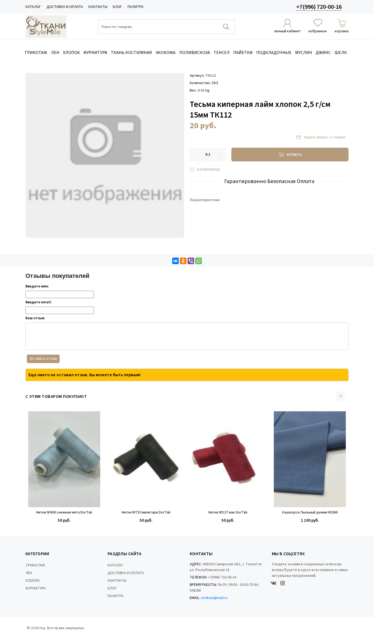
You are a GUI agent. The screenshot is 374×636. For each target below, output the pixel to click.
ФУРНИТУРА (35, 588)
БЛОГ (117, 7)
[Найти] (226, 27)
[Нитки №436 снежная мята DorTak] (64, 459)
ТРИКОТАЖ (35, 565)
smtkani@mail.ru (214, 598)
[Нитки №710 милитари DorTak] (146, 459)
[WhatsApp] (198, 261)
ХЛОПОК (32, 580)
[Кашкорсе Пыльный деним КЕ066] (310, 459)
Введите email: (38, 302)
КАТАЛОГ (33, 7)
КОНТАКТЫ (97, 7)
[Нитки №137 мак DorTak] (228, 459)
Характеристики (205, 200)
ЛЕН (28, 573)
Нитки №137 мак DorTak (228, 512)
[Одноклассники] (183, 261)
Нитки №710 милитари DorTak (146, 512)
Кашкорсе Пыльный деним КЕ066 (310, 512)
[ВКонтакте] (175, 261)
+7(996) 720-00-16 (319, 6)
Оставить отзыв (43, 358)
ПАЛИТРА (135, 7)
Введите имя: (37, 286)
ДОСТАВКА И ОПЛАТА (65, 7)
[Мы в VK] (273, 583)
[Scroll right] (340, 396)
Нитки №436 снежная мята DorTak (64, 512)
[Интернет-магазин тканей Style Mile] (46, 26)
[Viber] (191, 261)
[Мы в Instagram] (282, 583)
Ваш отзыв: (35, 318)
